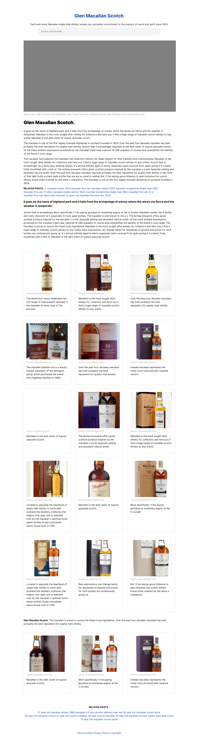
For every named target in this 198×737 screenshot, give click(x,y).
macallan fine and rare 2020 (95, 195)
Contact (88, 732)
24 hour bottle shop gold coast (156, 715)
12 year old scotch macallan (72, 715)
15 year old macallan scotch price (99, 719)
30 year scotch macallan (101, 715)
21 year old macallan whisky (53, 712)
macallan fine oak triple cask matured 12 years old (51, 195)
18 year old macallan (127, 715)
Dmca (80, 732)
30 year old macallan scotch (40, 715)
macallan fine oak (80, 188)
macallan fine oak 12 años (38, 191)
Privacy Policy (101, 732)
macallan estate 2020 (103, 188)
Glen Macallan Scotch (99, 16)
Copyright (115, 732)
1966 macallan (77, 712)
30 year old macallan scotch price (141, 712)
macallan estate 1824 (58, 188)
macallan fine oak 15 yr (141, 191)
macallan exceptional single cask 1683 (107, 191)
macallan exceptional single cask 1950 (137, 188)
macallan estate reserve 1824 (69, 191)
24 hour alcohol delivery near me (104, 712)
